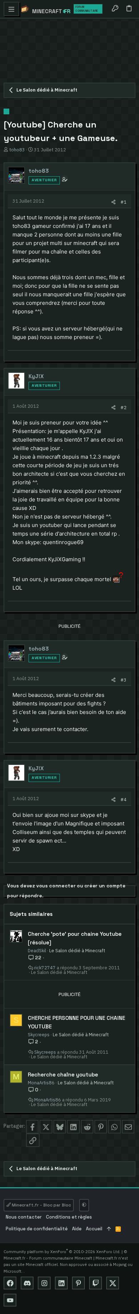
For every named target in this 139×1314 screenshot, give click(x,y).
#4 (123, 799)
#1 (123, 202)
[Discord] (27, 1283)
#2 (123, 407)
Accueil (94, 1229)
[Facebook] (10, 1283)
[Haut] (108, 1229)
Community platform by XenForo (62, 1251)
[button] (11, 9)
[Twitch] (95, 1283)
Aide (77, 1229)
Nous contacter (24, 1217)
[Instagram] (44, 1283)
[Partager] (113, 202)
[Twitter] (112, 1283)
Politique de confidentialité (37, 1229)
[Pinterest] (78, 1283)
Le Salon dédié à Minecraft (77, 950)
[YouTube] (10, 1300)
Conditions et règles (69, 1217)
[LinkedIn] (61, 1283)
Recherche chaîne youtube (63, 1074)
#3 (123, 680)
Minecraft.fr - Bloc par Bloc (41, 1205)
